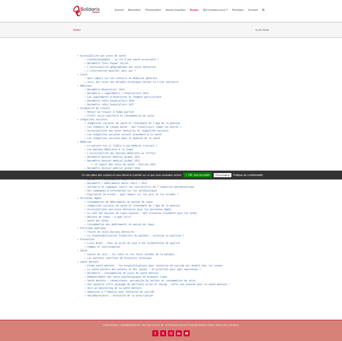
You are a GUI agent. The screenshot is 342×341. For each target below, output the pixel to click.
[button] (263, 10)
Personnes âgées (91, 198)
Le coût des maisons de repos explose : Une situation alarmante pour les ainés (142, 213)
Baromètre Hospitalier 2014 (105, 89)
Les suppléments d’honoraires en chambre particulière (124, 96)
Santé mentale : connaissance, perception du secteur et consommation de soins (141, 280)
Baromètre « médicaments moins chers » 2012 (117, 183)
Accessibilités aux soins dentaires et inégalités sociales (128, 130)
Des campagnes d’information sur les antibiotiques (122, 190)
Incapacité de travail (95, 108)
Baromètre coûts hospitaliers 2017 (110, 104)
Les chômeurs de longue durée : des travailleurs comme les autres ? (134, 126)
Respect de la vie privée (227, 325)
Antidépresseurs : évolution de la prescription (120, 295)
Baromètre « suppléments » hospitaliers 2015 (118, 93)
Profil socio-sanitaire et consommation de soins (120, 115)
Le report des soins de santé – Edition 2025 (125, 164)
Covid (83, 74)
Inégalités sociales (93, 119)
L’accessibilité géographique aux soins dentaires (121, 66)
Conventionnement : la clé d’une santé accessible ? (123, 59)
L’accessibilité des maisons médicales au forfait (121, 153)
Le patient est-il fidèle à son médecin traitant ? (122, 145)
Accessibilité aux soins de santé (103, 55)
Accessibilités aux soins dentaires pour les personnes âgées (129, 209)
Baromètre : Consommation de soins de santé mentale (123, 273)
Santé (83, 250)
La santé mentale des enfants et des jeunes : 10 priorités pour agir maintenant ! (144, 269)
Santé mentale (89, 261)
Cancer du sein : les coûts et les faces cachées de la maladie (130, 254)
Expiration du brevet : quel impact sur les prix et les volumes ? (132, 194)
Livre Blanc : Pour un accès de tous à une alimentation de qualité (133, 243)
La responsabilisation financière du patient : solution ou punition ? (135, 235)
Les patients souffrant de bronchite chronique (119, 258)
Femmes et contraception (103, 246)
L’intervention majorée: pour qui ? (111, 70)
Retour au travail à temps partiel (110, 111)
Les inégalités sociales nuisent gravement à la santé (124, 134)
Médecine (86, 141)
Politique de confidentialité (248, 174)
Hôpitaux (86, 85)
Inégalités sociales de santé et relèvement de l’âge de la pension (133, 123)
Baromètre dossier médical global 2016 (113, 168)
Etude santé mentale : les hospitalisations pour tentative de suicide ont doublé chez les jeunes (155, 265)
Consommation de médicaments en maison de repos (120, 201)
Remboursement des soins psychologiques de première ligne (127, 276)
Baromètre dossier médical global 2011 (113, 156)
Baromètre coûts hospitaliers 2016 (110, 100)
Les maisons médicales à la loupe (110, 149)
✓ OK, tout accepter (197, 174)
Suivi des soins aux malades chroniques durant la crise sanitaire (132, 81)
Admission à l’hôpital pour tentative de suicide (120, 291)
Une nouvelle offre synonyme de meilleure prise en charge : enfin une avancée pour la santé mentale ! (158, 284)
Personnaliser (223, 175)
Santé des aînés (98, 220)
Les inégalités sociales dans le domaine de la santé (123, 138)
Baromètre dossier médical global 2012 (113, 160)
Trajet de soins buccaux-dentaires (110, 231)
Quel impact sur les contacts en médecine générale (122, 78)
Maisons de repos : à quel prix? (109, 216)
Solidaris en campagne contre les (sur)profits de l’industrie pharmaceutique (140, 186)
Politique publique (93, 228)
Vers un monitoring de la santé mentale (114, 288)
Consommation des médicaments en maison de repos (120, 224)
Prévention (87, 239)
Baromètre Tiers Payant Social (108, 63)
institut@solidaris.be (130, 325)
